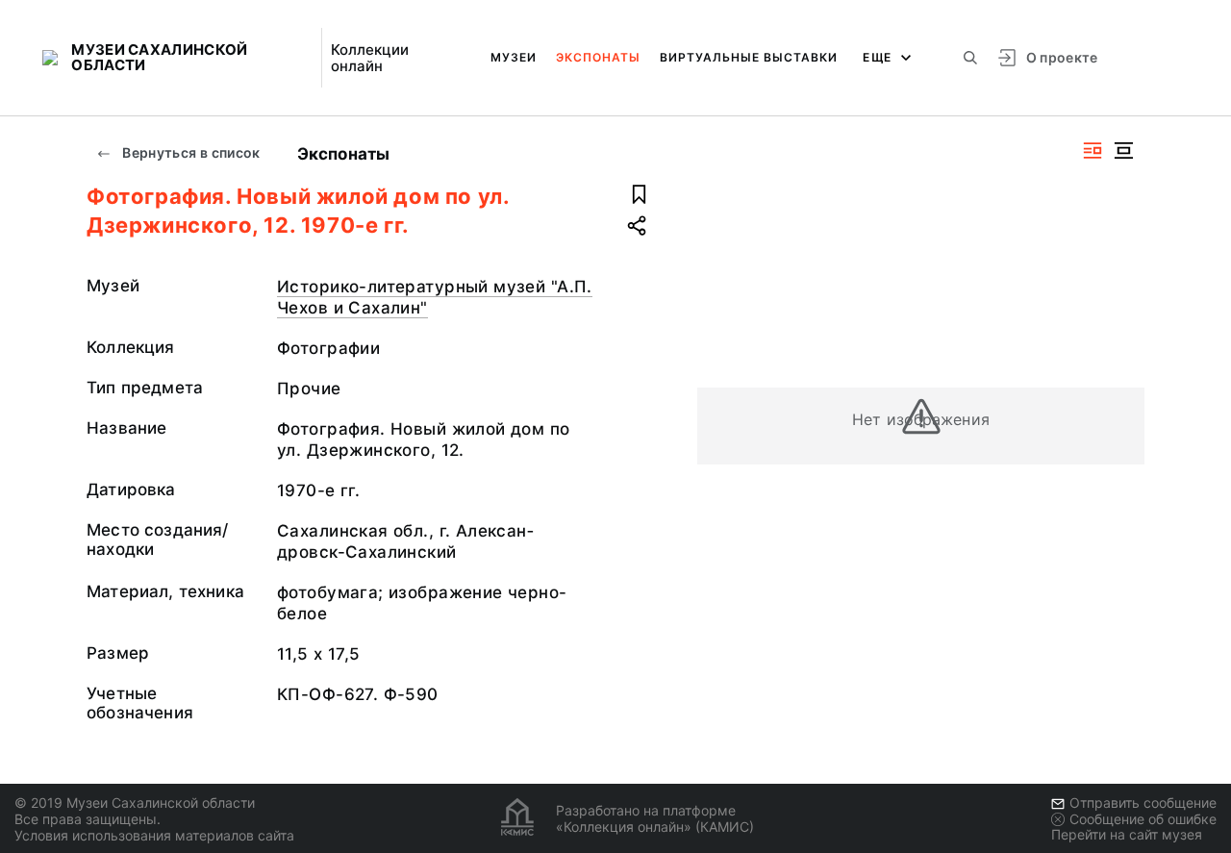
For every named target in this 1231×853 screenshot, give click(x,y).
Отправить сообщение (1143, 802)
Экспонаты (598, 57)
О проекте (1062, 57)
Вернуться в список (190, 152)
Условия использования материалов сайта (154, 835)
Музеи (513, 57)
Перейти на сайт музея (1126, 834)
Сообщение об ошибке (1143, 819)
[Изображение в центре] (1123, 150)
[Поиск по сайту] (970, 57)
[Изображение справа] (1092, 150)
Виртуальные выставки (749, 57)
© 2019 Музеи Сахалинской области (134, 802)
